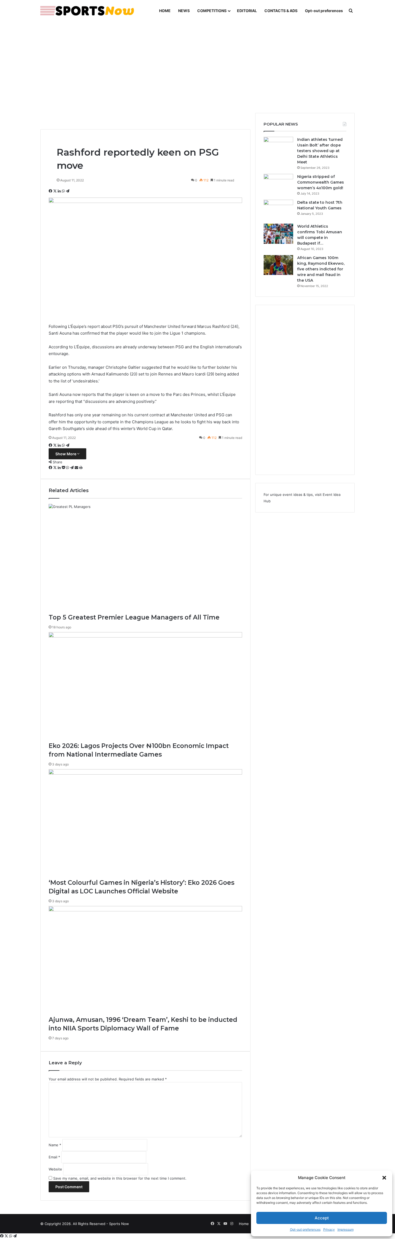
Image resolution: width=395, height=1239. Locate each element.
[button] (384, 1177)
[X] (55, 191)
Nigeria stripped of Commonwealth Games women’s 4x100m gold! (320, 182)
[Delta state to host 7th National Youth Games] (278, 210)
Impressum (345, 1229)
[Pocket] (64, 467)
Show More (66, 454)
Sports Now (119, 1224)
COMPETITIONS (212, 10)
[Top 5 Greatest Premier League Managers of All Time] (145, 558)
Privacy (329, 1229)
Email (54, 1157)
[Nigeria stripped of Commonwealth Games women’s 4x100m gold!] (278, 184)
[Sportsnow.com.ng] (87, 11)
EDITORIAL (247, 10)
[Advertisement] (197, 67)
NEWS (184, 10)
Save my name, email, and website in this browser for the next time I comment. (119, 1178)
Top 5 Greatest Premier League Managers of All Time (134, 617)
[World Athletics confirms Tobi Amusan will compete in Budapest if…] (278, 234)
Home (244, 1224)
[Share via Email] (77, 467)
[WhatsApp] (64, 191)
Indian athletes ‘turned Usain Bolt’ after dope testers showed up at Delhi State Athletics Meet (320, 150)
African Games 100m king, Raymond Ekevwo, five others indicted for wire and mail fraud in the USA (320, 269)
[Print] (80, 467)
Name (55, 1145)
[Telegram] (67, 191)
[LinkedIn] (60, 191)
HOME (165, 10)
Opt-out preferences (305, 1229)
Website (55, 1169)
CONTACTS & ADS (280, 10)
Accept (322, 1217)
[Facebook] (51, 191)
